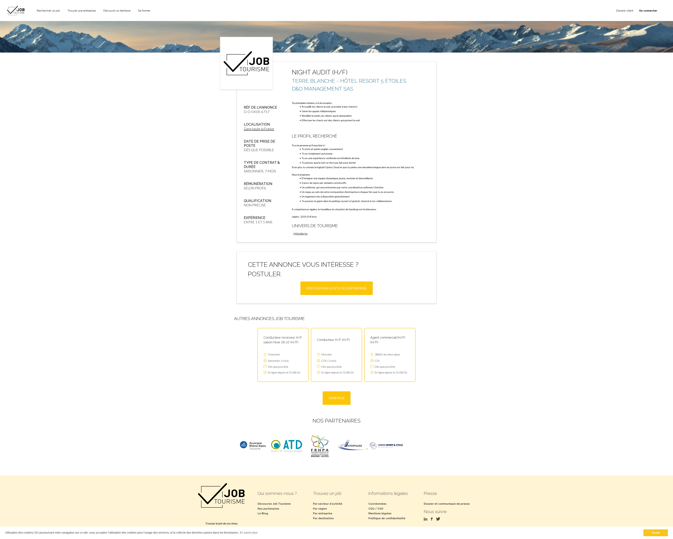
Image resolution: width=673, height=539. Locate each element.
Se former (144, 10)
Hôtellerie (301, 234)
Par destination (323, 518)
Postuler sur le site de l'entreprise (337, 288)
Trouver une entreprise (82, 10)
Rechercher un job (48, 10)
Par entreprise (322, 513)
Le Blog (263, 513)
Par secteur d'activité (327, 503)
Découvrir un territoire (116, 10)
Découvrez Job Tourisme (274, 503)
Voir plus (336, 398)
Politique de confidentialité (386, 518)
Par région (320, 508)
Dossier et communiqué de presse (447, 503)
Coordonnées (377, 503)
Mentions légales (380, 513)
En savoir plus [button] (248, 532)
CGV (380, 508)
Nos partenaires (268, 508)
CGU (371, 508)
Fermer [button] (656, 532)
